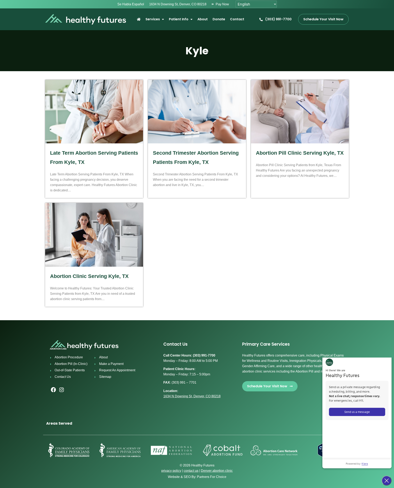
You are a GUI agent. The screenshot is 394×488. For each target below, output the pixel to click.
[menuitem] (139, 19)
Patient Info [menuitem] (178, 19)
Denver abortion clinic (217, 470)
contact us (191, 470)
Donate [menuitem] (219, 19)
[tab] (197, 423)
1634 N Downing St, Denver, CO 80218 (192, 396)
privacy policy (171, 470)
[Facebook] (53, 390)
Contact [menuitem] (237, 19)
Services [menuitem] (152, 19)
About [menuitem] (202, 19)
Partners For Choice (211, 477)
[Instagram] (61, 390)
